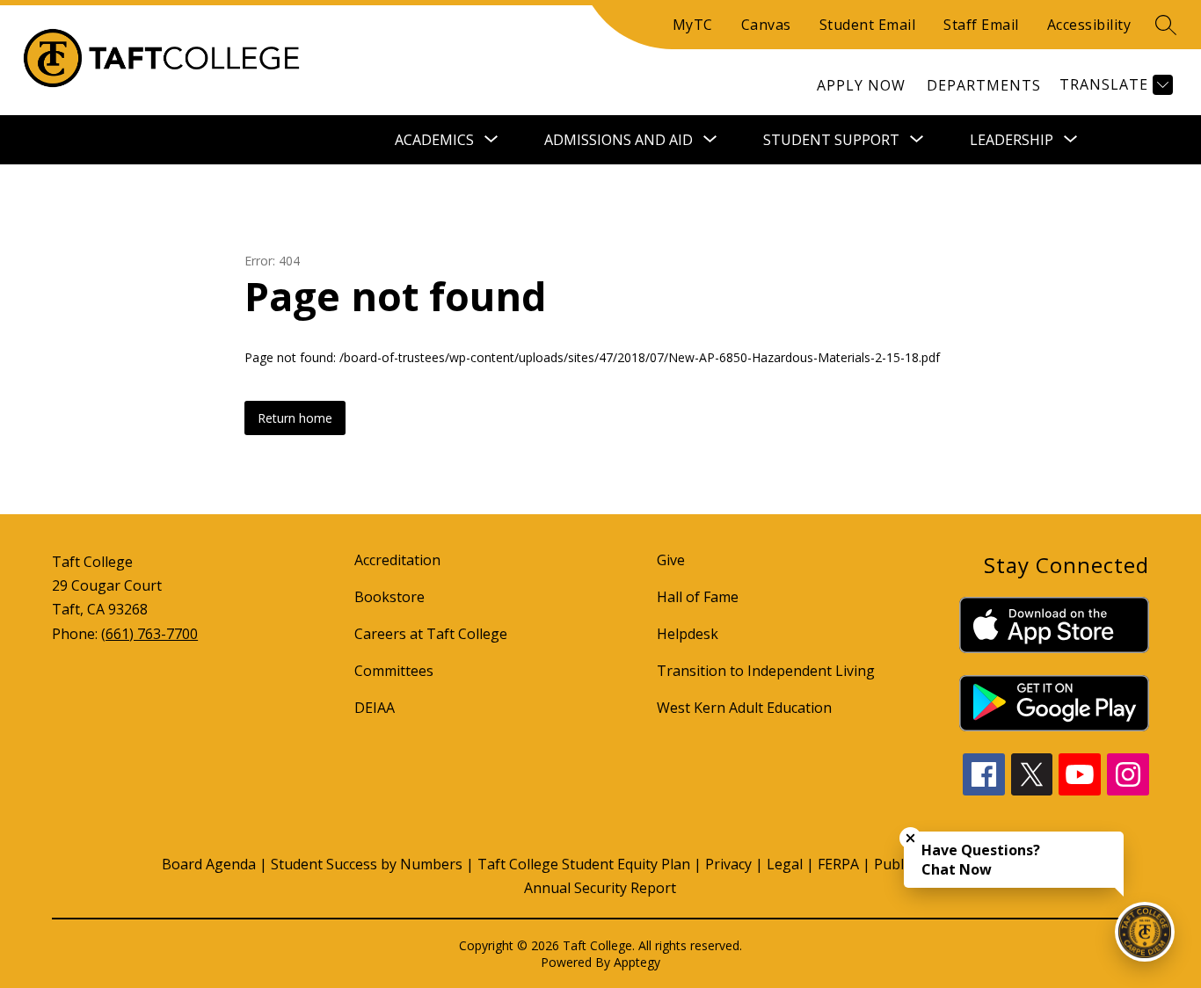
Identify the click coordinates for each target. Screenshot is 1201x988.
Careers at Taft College (430, 633)
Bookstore (389, 597)
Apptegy (637, 962)
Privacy (728, 864)
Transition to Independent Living (766, 670)
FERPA (838, 864)
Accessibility (1089, 24)
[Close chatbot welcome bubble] (910, 838)
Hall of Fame (698, 597)
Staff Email (981, 24)
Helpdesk (687, 633)
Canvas (766, 24)
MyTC (693, 24)
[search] (1165, 24)
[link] (861, 85)
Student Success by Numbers (366, 864)
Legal (785, 864)
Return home (295, 418)
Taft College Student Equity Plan (583, 864)
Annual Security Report (600, 887)
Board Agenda (209, 864)
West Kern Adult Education (744, 707)
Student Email (867, 24)
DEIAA (374, 707)
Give (671, 560)
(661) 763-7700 (149, 633)
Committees (393, 670)
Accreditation (397, 560)
